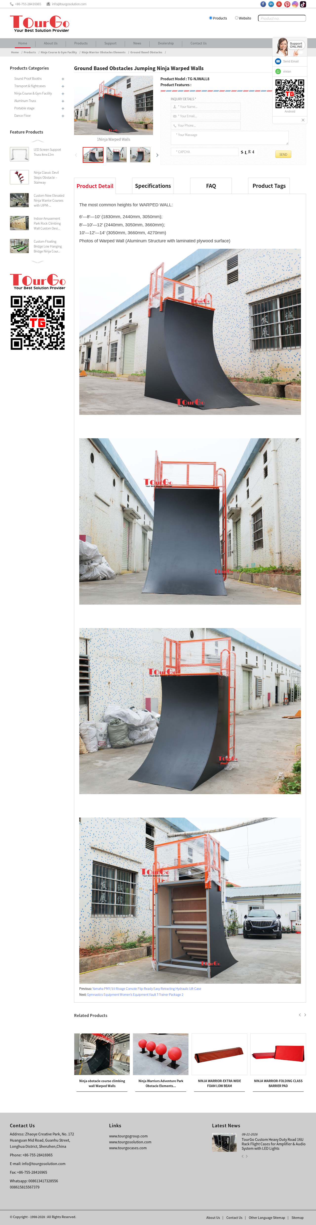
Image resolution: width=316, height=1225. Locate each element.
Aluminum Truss (25, 100)
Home (22, 43)
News (137, 43)
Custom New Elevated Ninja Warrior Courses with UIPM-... (49, 200)
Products (220, 18)
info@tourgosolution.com (43, 1163)
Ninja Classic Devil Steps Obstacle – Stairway (46, 177)
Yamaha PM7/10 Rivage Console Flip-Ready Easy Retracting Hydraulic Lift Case (147, 988)
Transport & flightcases (30, 86)
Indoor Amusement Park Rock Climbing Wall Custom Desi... (47, 223)
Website (245, 18)
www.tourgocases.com (128, 1147)
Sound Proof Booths (28, 78)
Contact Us (199, 43)
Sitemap (298, 1217)
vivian (287, 71)
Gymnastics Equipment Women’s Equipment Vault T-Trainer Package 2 (135, 994)
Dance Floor (22, 115)
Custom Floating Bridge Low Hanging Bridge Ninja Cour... (48, 246)
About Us (51, 43)
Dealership (166, 43)
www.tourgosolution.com (130, 1141)
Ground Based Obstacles (146, 52)
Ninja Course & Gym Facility (59, 52)
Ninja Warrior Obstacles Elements (103, 52)
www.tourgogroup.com (128, 1135)
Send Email (291, 61)
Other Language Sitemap (267, 1217)
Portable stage (24, 108)
